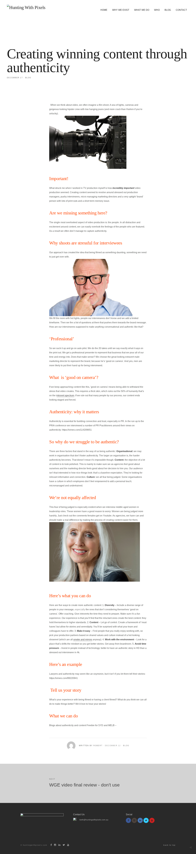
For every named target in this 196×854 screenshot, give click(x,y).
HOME (103, 10)
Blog (28, 78)
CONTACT (181, 10)
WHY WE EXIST (120, 10)
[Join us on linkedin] (140, 820)
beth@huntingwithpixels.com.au (93, 820)
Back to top (169, 845)
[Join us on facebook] (128, 820)
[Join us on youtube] (152, 820)
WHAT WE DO (141, 10)
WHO (157, 10)
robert (98, 746)
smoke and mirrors (82, 639)
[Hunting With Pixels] (26, 7)
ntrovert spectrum (65, 395)
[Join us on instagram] (134, 820)
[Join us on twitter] (146, 820)
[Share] (191, 847)
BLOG (168, 10)
